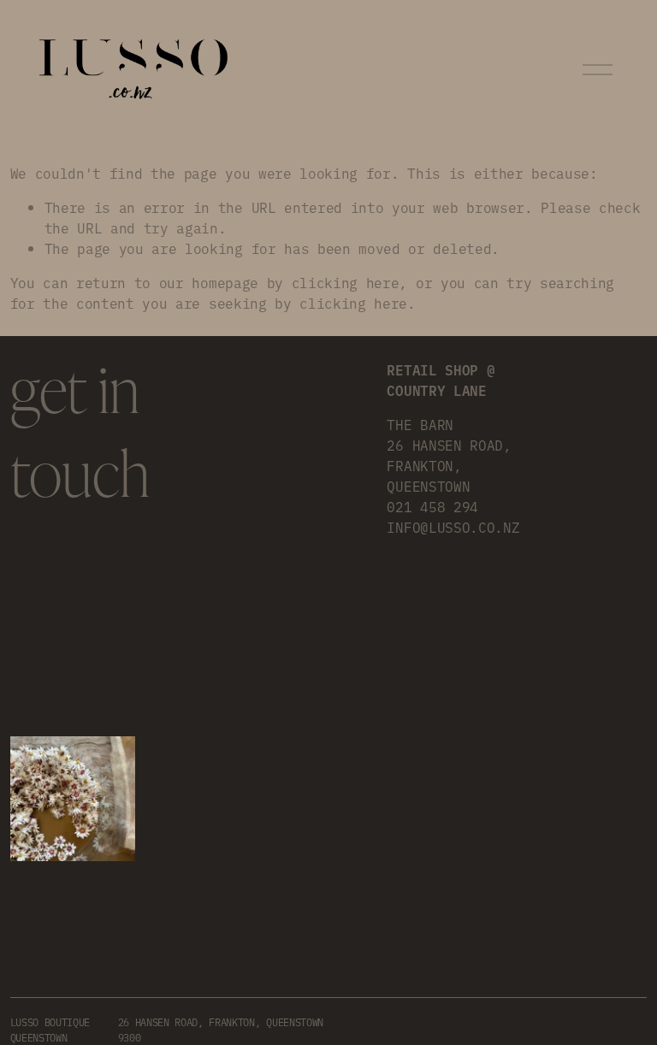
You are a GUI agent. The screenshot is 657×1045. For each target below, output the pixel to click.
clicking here (346, 282)
